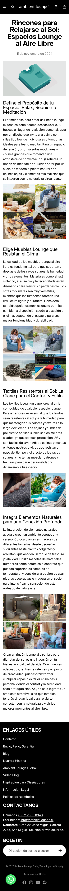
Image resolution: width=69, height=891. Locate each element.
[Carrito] (64, 7)
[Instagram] (31, 882)
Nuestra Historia (14, 761)
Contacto (9, 739)
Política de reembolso (18, 797)
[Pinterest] (44, 882)
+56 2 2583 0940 (30, 815)
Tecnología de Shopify (51, 866)
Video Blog (11, 775)
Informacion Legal (16, 789)
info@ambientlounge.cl (37, 820)
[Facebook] (24, 882)
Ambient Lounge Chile (26, 866)
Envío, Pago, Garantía (18, 746)
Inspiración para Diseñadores (24, 782)
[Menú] (4, 6)
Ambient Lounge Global (20, 768)
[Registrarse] (60, 851)
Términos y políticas (34, 874)
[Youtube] (38, 882)
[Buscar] (12, 7)
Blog (6, 754)
